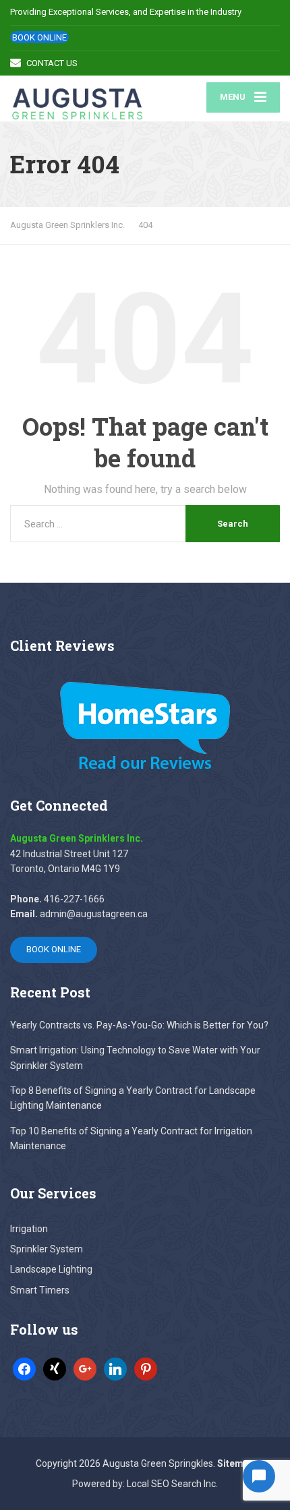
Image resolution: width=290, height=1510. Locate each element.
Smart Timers (39, 1290)
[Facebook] (24, 1368)
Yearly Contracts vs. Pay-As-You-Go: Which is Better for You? (139, 1025)
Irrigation (29, 1228)
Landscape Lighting (51, 1269)
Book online (39, 37)
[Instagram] (115, 1368)
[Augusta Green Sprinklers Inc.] (77, 98)
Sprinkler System (46, 1249)
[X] (54, 1368)
